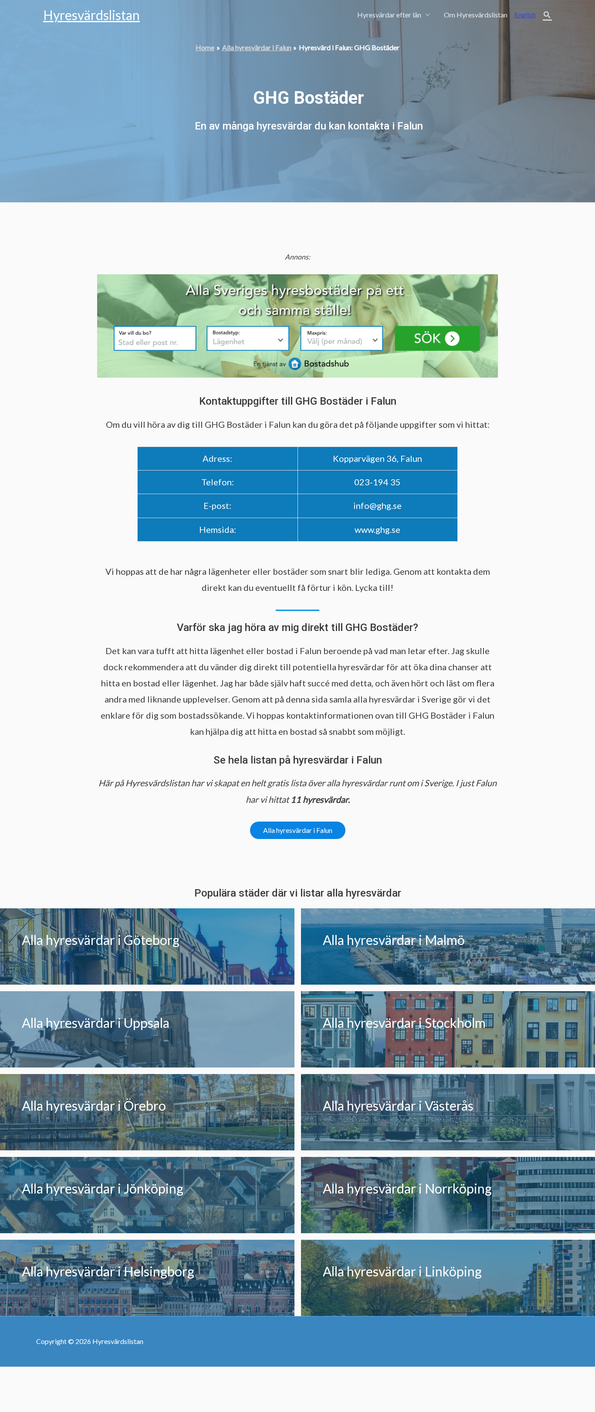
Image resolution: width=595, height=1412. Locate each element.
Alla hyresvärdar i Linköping (402, 1271)
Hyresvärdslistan (91, 15)
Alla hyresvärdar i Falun (297, 830)
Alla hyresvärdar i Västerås (398, 1105)
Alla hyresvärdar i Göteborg (100, 940)
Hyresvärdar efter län (389, 14)
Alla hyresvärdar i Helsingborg (108, 1271)
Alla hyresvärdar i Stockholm (404, 1022)
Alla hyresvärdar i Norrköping (407, 1188)
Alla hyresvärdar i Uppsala (95, 1022)
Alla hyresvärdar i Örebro (94, 1105)
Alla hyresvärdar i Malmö (394, 940)
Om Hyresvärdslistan (475, 14)
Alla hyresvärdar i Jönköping (102, 1188)
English (525, 14)
